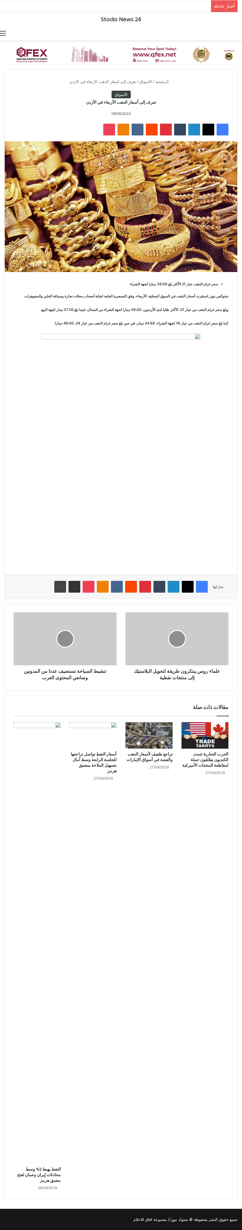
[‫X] (208, 129)
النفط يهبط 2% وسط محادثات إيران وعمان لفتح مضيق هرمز (39, 1175)
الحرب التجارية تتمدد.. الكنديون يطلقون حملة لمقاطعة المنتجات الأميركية (205, 760)
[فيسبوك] (222, 129)
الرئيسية (162, 81)
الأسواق (145, 81)
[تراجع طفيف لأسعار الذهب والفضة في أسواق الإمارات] (149, 735)
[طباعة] (60, 587)
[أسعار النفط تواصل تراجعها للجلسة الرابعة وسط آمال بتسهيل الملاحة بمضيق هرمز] (93, 735)
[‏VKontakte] (137, 129)
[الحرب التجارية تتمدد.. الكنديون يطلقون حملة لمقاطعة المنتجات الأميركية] (205, 735)
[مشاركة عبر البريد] (74, 587)
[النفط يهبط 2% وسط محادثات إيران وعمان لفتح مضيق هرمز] (37, 943)
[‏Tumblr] (180, 129)
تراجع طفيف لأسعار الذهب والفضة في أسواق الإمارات (150, 757)
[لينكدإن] (194, 129)
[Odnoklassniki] (123, 129)
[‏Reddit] (152, 129)
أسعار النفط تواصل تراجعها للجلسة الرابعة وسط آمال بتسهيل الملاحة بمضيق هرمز (94, 763)
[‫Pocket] (109, 129)
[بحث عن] (239, 33)
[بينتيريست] (166, 129)
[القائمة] (3, 33)
